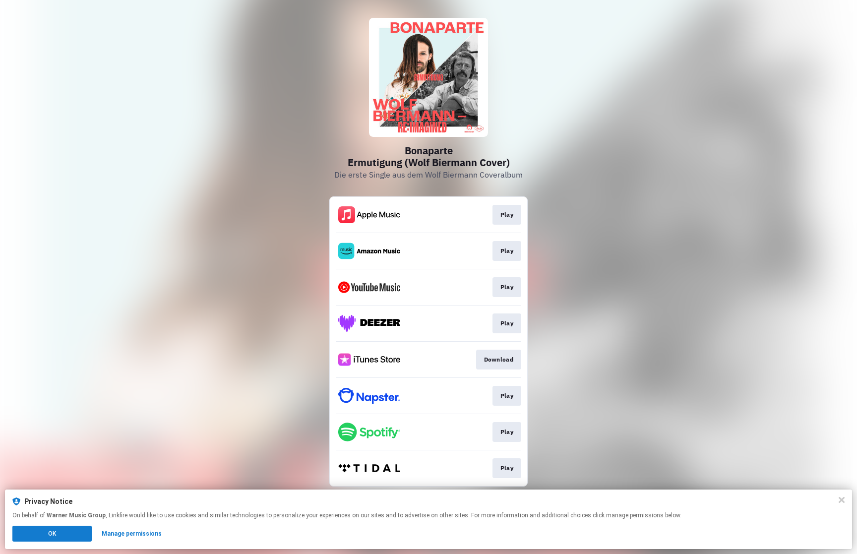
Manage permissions (132, 533)
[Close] (842, 500)
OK (52, 533)
